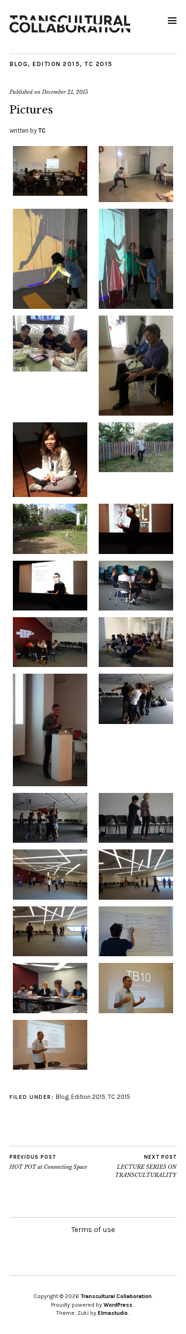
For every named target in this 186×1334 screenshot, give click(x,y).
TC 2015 (98, 64)
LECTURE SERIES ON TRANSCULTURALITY (145, 1166)
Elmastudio (113, 1313)
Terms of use (93, 1229)
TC (42, 130)
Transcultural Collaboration (116, 1296)
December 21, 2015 (65, 92)
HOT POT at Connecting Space (48, 1162)
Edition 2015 (56, 64)
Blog (19, 64)
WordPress (118, 1304)
